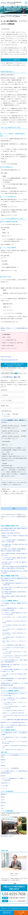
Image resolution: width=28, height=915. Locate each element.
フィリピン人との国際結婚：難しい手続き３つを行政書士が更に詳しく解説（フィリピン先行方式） (14, 699)
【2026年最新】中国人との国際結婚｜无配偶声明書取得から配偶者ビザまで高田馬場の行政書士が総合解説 (14, 549)
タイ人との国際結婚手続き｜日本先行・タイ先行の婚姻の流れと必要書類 (14, 733)
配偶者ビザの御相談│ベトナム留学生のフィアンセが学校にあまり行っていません (14, 642)
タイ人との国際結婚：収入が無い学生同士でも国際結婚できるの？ (13, 749)
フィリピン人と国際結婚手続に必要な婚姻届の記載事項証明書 (14, 719)
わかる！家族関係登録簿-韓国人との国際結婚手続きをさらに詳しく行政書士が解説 (14, 584)
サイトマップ (3, 788)
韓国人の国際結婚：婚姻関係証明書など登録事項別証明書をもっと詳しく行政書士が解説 (14, 592)
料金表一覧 (3, 775)
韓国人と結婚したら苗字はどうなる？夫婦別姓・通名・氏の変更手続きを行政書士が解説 (14, 588)
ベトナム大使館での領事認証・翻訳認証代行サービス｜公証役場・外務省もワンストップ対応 (14, 670)
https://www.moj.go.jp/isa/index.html (9, 359)
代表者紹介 (3, 765)
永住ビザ (2, 799)
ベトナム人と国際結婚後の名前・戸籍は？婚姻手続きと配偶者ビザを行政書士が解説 (14, 622)
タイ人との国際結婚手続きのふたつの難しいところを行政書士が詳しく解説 (14, 738)
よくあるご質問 (4, 785)
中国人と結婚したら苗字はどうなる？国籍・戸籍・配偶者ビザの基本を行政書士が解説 (14, 563)
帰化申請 (2, 797)
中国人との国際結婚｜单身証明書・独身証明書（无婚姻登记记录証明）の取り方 (14, 554)
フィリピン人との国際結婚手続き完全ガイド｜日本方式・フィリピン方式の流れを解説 (14, 694)
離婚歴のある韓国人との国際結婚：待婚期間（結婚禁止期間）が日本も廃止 (14, 597)
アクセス (2, 762)
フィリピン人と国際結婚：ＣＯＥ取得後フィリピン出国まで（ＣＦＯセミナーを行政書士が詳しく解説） (14, 703)
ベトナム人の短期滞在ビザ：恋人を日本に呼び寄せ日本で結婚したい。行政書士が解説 (14, 648)
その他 (2, 808)
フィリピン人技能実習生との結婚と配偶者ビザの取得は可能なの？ (13, 710)
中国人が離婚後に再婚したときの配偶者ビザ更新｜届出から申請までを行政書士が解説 (14, 545)
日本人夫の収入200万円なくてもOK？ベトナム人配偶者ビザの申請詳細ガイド (14, 618)
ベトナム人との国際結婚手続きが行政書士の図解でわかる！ (13, 645)
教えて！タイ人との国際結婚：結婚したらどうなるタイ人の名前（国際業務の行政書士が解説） (14, 742)
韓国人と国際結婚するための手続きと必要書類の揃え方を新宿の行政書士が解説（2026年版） (14, 579)
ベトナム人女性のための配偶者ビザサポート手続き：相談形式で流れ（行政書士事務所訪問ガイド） (14, 660)
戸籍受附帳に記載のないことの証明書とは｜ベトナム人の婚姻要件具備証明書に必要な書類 (14, 684)
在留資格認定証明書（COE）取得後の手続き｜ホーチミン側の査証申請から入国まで (14, 665)
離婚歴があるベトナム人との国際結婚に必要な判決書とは (13, 688)
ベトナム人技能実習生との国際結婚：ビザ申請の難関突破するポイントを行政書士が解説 (14, 638)
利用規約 (19, 516)
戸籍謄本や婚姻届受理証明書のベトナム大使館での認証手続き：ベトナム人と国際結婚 (13, 679)
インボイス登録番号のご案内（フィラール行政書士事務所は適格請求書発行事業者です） (14, 772)
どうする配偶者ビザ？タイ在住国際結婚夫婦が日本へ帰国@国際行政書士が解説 (14, 746)
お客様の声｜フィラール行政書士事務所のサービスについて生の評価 (14, 756)
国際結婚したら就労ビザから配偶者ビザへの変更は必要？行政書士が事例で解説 (14, 536)
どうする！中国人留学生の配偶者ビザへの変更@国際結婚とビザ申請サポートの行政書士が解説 (14, 541)
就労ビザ (2, 805)
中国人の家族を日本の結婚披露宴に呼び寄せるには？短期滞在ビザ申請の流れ (14, 571)
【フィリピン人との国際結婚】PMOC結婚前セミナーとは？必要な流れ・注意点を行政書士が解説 (14, 707)
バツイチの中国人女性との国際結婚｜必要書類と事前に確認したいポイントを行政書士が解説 (14, 558)
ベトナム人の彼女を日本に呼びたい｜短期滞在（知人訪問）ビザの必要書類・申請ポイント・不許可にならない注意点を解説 (14, 656)
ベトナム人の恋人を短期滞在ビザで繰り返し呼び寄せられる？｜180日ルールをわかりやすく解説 (14, 652)
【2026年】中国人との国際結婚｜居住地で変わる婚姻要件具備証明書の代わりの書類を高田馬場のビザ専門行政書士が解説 (14, 567)
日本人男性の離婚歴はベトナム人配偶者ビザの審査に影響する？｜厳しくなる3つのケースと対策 (14, 634)
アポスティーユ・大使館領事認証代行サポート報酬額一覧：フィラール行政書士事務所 (14, 779)
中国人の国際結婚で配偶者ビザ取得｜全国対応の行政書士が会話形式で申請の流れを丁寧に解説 (14, 529)
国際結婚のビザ (4, 794)
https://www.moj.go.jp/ (6, 356)
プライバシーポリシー (10, 516)
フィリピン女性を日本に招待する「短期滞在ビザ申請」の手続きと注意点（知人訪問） (14, 716)
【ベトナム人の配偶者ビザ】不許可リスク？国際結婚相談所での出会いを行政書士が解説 (14, 630)
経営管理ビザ (3, 802)
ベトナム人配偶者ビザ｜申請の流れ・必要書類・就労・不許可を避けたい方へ (14, 604)
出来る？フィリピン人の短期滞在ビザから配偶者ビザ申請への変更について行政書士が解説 (14, 726)
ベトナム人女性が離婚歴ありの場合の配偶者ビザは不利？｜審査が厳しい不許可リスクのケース (14, 626)
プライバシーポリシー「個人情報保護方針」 (10, 768)
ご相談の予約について (5, 782)
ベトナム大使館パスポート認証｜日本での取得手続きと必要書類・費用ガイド (14, 675)
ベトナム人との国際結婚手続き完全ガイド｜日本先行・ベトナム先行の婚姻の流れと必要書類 (14, 609)
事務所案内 (3, 759)
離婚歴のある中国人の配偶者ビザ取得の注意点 (11, 533)
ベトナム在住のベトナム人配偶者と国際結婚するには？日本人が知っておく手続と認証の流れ (14, 613)
